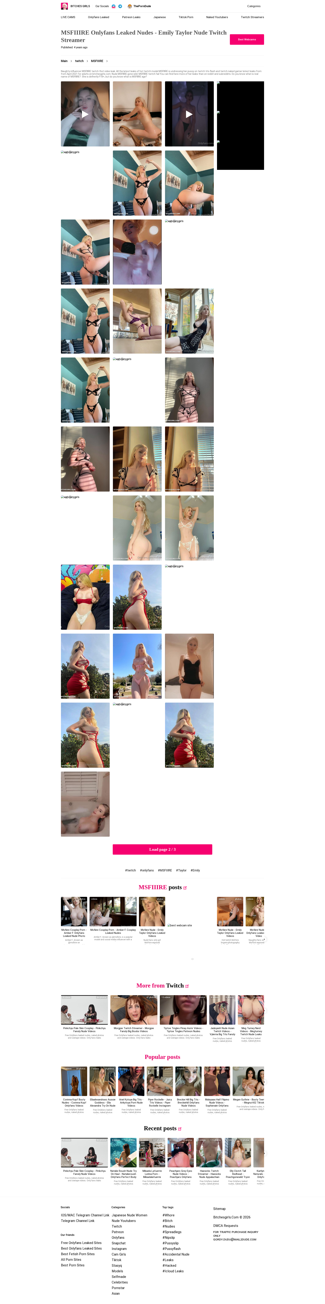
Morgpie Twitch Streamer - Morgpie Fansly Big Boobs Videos (134, 1030)
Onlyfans (118, 1238)
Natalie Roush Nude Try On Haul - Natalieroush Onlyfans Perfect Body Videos (123, 1175)
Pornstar (118, 1288)
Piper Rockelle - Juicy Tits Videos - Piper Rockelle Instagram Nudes (160, 1104)
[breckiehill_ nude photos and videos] (188, 1081)
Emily (196, 870)
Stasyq (117, 1265)
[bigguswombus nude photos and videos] (133, 1010)
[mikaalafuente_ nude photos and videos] (152, 1152)
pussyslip (172, 1243)
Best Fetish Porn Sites (78, 1254)
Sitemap (219, 1209)
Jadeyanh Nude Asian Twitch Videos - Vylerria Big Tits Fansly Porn (222, 1033)
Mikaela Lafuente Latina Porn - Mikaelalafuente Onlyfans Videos (152, 1175)
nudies (170, 1226)
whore (170, 1215)
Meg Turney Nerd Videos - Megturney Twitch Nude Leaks (251, 1031)
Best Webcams (247, 39)
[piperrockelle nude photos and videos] (160, 1081)
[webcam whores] (191, 959)
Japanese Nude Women (129, 1215)
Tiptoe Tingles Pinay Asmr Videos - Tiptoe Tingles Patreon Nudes (183, 1030)
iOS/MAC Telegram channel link (85, 1215)
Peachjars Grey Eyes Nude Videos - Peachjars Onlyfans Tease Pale (180, 1175)
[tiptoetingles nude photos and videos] (183, 1010)
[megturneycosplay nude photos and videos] (251, 1010)
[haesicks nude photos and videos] (209, 1152)
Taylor (182, 870)
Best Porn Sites (72, 1265)
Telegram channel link (77, 1221)
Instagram (119, 1249)
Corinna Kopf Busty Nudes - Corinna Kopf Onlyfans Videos (74, 1102)
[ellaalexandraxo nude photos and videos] (103, 1081)
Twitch (175, 985)
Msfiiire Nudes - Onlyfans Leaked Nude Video (258, 933)
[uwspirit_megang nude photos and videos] (256, 1081)
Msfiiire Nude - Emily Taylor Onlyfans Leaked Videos (152, 933)
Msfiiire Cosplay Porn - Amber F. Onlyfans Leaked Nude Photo (74, 933)
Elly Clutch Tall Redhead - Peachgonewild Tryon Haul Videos (238, 1175)
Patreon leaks (131, 17)
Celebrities (120, 1282)
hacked (170, 1265)
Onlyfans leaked (98, 17)
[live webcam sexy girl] (240, 96)
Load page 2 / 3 (162, 849)
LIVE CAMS (68, 17)
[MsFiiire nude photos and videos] (74, 911)
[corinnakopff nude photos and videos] (74, 1081)
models (117, 1271)
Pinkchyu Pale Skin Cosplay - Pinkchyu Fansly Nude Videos (84, 1030)
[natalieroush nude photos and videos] (123, 1152)
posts (175, 887)
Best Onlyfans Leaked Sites (81, 1248)
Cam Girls (119, 1254)
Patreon (118, 1232)
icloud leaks (174, 1271)
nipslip (170, 1238)
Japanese (159, 17)
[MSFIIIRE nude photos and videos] (259, 911)
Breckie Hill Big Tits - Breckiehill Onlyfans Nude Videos (188, 1102)
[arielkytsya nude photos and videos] (131, 1081)
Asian (116, 1293)
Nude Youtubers (124, 1221)
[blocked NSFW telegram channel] (120, 6)
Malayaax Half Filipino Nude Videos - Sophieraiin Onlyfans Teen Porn (217, 1104)
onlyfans (148, 870)
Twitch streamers (252, 17)
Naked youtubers (217, 17)
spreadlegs (173, 1232)
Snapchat (119, 1243)
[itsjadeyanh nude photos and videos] (222, 1010)
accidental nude (177, 1254)
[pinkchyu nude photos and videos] (84, 1010)
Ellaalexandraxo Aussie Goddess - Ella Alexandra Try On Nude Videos (102, 1104)
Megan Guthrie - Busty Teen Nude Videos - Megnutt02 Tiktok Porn (256, 1101)
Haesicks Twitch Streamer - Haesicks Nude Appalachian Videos (209, 1175)
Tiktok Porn (186, 17)
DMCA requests (225, 1226)
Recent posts (160, 1128)
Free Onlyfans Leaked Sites (81, 1243)
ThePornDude (142, 6)
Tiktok (116, 1260)
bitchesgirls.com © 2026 (232, 1217)
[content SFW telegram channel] (113, 6)
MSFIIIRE (166, 870)
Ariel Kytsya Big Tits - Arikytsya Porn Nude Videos (131, 1102)
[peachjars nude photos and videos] (181, 1152)
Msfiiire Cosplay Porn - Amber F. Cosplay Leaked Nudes (113, 931)
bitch (168, 1221)
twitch (131, 870)
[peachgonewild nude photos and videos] (238, 1152)
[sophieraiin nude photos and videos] (217, 1081)
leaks (169, 1260)
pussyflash (173, 1249)
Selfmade (119, 1277)
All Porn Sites (71, 1260)
